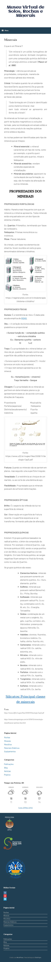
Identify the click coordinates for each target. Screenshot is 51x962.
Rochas (7, 737)
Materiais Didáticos (11, 748)
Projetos (7, 775)
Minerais (7, 741)
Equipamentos (10, 751)
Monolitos (8, 744)
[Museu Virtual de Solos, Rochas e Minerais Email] (5, 899)
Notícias (7, 771)
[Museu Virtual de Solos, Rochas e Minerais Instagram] (5, 892)
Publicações (9, 764)
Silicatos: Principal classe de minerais (25, 699)
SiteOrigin (38, 957)
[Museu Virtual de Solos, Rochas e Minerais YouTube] (5, 895)
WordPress (20, 957)
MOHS (24, 318)
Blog (6, 768)
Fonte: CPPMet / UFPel (25, 808)
